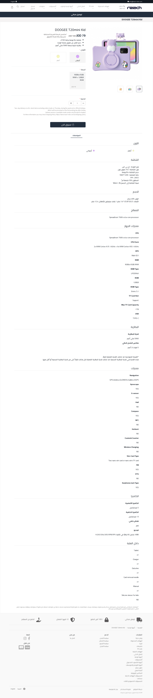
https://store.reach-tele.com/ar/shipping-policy (71, 114)
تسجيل (22, 6)
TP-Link (139, 648)
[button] (17, 6)
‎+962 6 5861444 (122, 7)
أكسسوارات (138, 659)
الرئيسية (140, 627)
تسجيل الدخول (32, 7)
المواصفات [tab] (76, 135)
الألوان (83, 50)
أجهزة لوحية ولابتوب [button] (66, 6)
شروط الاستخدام (126, 689)
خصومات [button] (42, 6)
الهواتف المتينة (137, 651)
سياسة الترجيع (104, 643)
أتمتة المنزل (138, 670)
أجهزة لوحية (131, 627)
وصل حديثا (139, 638)
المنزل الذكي (138, 654)
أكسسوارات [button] (52, 6)
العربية (19, 689)
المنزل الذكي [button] (81, 6)
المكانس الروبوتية (136, 673)
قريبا (140, 643)
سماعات (139, 678)
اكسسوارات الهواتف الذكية (133, 675)
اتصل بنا (72, 638)
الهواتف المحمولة (136, 640)
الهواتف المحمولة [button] (103, 6)
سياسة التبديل (104, 646)
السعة (83, 69)
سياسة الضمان (104, 640)
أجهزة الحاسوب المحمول (134, 662)
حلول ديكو (138, 667)
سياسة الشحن (104, 638)
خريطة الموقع (137, 689)
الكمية (83, 98)
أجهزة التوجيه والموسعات (134, 665)
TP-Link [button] (91, 6)
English (13, 1)
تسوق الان (66, 125)
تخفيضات (139, 646)
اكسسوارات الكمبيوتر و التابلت (133, 681)
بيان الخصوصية (113, 689)
